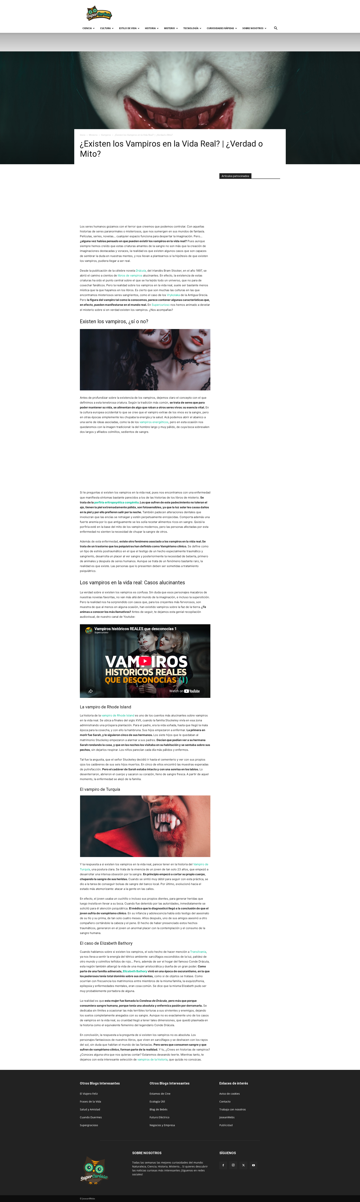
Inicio (82, 134)
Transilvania (198, 951)
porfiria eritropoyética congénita (116, 502)
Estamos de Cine (160, 1093)
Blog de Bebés (158, 1109)
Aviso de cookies (229, 1093)
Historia (150, 28)
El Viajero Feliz (89, 1093)
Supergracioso (89, 1125)
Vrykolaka (173, 295)
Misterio (169, 28)
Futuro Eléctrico (159, 1117)
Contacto (224, 1101)
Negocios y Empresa (162, 1125)
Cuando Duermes (91, 1117)
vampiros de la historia (152, 1059)
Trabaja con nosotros (232, 1109)
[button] (275, 28)
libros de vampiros (130, 275)
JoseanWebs (227, 1117)
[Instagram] (233, 1165)
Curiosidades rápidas (220, 28)
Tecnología (190, 28)
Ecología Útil (157, 1101)
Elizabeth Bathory (135, 971)
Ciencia (87, 28)
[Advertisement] (212, 13)
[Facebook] (223, 1165)
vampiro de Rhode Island (117, 715)
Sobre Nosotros (252, 28)
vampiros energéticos (154, 422)
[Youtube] (253, 1165)
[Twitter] (243, 1165)
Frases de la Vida (90, 1101)
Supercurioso (161, 305)
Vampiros (106, 134)
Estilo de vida (127, 28)
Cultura (105, 28)
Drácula (141, 270)
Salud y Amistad (90, 1109)
